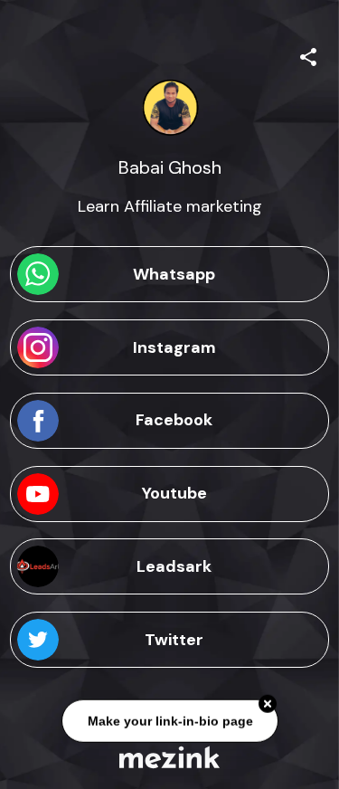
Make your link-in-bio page (169, 721)
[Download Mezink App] (169, 757)
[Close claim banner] (268, 705)
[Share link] (308, 54)
